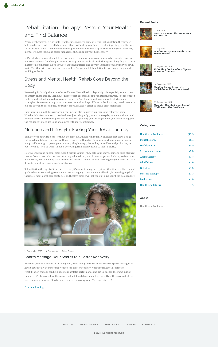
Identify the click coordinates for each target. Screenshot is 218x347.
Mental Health (167, 139)
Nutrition (167, 168)
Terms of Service (89, 324)
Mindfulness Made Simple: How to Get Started (172, 52)
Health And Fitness (167, 184)
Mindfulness (167, 162)
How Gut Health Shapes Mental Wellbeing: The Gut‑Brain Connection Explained (172, 106)
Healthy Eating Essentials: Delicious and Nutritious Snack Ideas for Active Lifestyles (172, 88)
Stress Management (167, 151)
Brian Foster (68, 251)
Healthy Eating (167, 145)
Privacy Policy (113, 324)
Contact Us (148, 324)
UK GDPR (131, 324)
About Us (68, 324)
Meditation (167, 179)
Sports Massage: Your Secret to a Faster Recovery (66, 257)
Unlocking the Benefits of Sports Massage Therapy (172, 70)
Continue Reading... (34, 287)
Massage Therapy (167, 173)
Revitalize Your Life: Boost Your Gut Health (172, 34)
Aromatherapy (167, 156)
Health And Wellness (167, 134)
